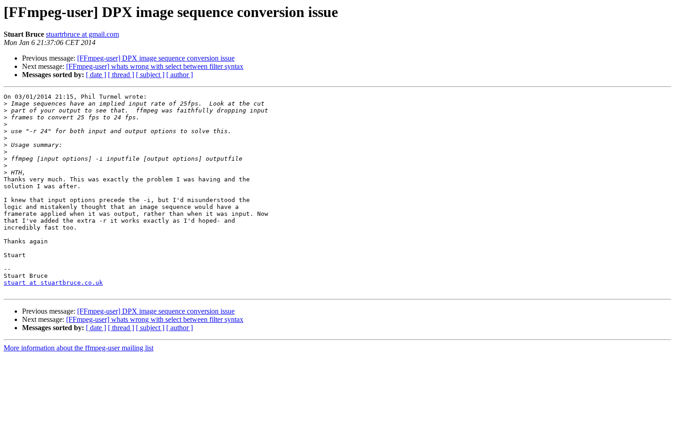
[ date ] (96, 75)
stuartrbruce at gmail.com (82, 34)
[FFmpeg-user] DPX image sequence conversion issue (156, 58)
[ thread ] (121, 75)
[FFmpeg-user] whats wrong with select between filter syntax (154, 66)
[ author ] (179, 75)
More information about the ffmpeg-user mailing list (78, 348)
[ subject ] (150, 75)
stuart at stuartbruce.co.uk (53, 282)
